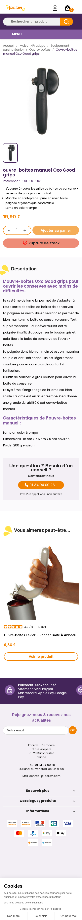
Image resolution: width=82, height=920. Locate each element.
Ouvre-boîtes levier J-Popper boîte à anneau (40, 635)
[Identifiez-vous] (55, 8)
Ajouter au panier (56, 230)
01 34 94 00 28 (42, 485)
